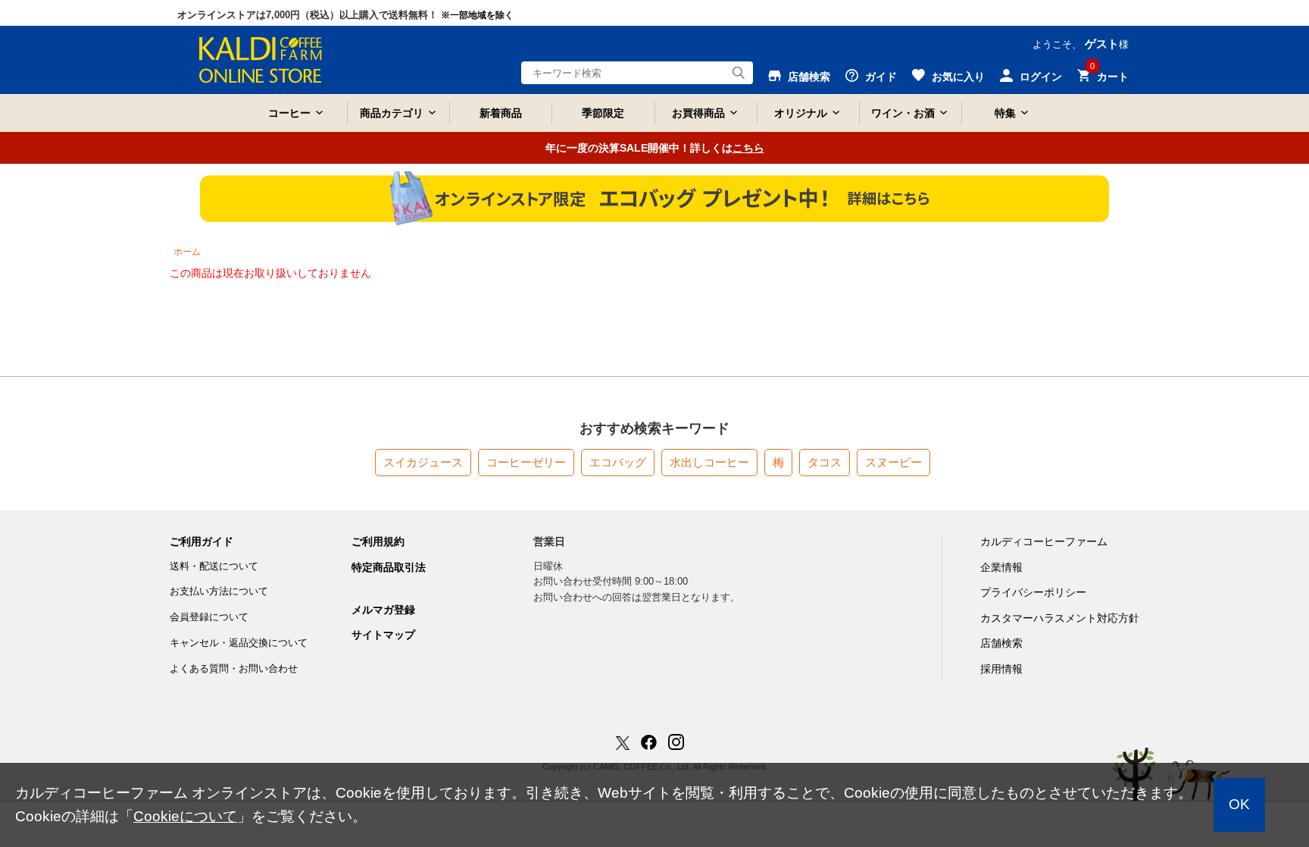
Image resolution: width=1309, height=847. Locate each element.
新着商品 (501, 113)
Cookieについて (185, 816)
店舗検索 (1001, 643)
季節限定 (603, 113)
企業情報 (1001, 567)
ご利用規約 (378, 541)
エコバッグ (617, 462)
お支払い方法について (219, 591)
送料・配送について (214, 566)
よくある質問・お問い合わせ (234, 668)
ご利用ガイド (201, 541)
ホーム (187, 251)
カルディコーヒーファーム (1043, 541)
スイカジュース (423, 462)
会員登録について (209, 617)
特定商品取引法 (388, 567)
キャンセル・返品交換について (239, 642)
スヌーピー (893, 462)
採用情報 (1001, 669)
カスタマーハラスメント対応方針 (1059, 618)
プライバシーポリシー (1033, 592)
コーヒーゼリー (526, 462)
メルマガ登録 (383, 610)
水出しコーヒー (709, 462)
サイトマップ (383, 635)
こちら (748, 148)
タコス (825, 462)
